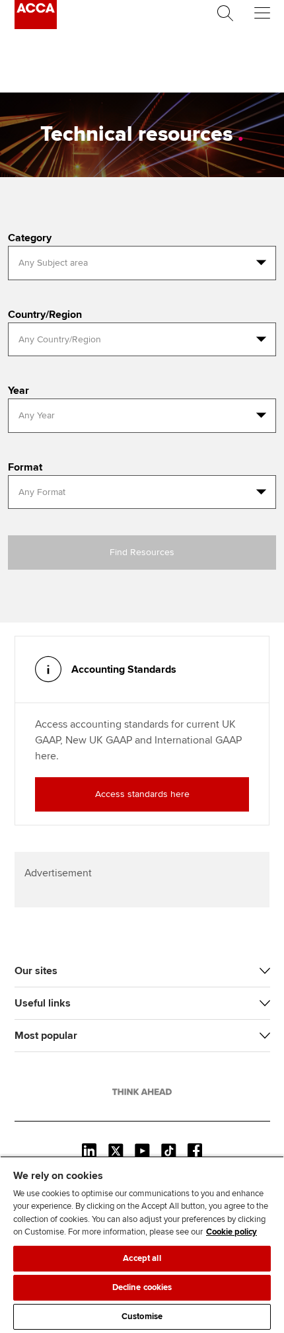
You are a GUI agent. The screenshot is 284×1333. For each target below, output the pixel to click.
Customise (142, 1316)
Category (30, 238)
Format (25, 467)
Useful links (43, 1003)
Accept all (141, 1258)
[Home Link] (142, 1091)
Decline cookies (142, 1287)
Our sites (36, 970)
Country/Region (45, 314)
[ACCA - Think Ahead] (36, 25)
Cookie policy (231, 1232)
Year (18, 390)
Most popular (46, 1035)
